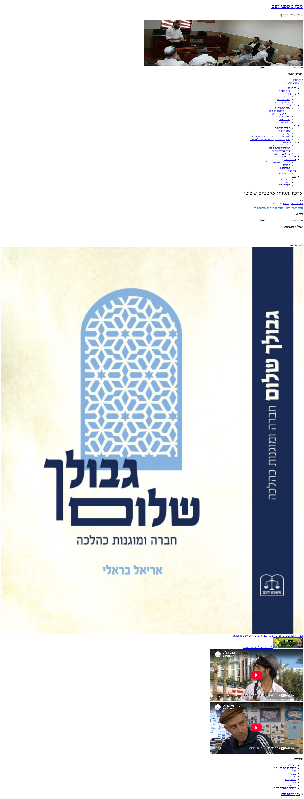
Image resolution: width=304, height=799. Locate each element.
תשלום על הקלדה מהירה (291, 243)
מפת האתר (284, 91)
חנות (294, 176)
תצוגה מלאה (297, 203)
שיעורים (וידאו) (282, 108)
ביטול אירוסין (296, 237)
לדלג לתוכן (298, 79)
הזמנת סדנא (284, 173)
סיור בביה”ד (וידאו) (281, 150)
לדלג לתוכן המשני (294, 82)
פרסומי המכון (290, 159)
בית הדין (292, 93)
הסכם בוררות (283, 99)
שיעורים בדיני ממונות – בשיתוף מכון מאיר (270, 136)
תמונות (286, 133)
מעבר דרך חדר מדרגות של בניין (288, 240)
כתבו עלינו (285, 168)
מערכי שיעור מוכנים (280, 145)
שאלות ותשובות (282, 116)
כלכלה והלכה (277, 113)
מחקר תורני (284, 122)
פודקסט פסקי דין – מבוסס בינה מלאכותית (270, 139)
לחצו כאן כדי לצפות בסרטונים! (258, 647)
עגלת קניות (284, 179)
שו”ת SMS (284, 119)
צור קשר (292, 170)
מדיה (294, 125)
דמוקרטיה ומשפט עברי (279, 148)
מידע (286, 203)
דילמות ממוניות (276, 111)
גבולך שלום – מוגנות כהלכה (277, 162)
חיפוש (300, 67)
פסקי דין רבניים (282, 102)
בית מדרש (291, 105)
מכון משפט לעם (287, 6)
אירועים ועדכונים (288, 156)
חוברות (286, 165)
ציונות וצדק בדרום (287, 782)
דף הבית (292, 88)
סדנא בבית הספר (282, 153)
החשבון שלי (284, 185)
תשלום (286, 182)
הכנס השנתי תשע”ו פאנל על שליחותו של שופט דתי (278, 208)
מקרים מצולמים (282, 128)
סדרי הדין (285, 96)
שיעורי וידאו (284, 130)
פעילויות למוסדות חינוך (285, 142)
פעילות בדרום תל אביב (285, 768)
